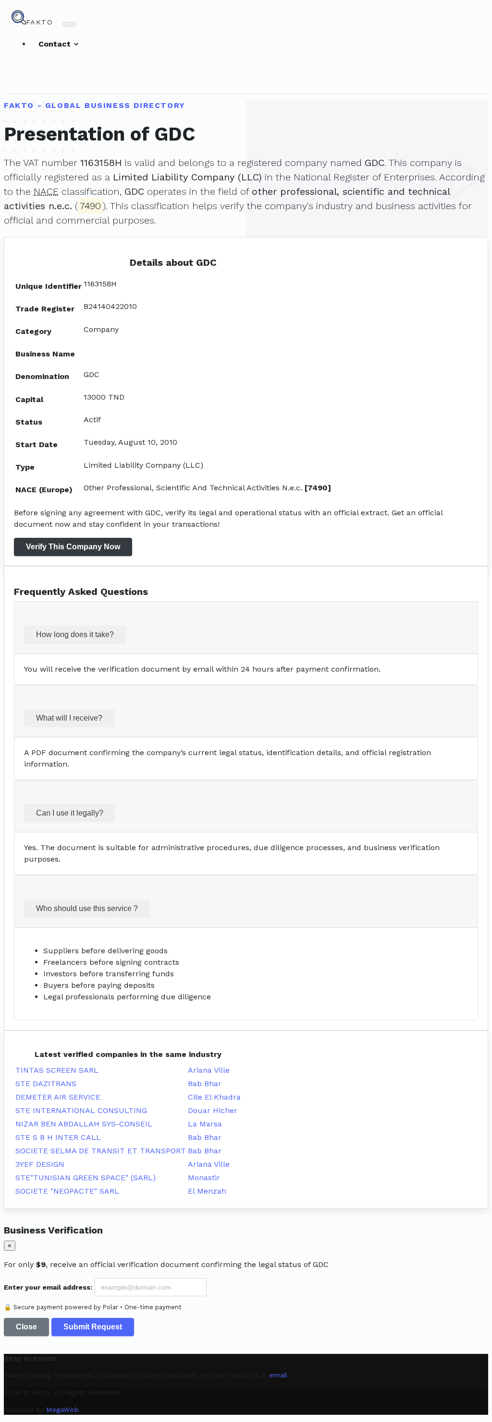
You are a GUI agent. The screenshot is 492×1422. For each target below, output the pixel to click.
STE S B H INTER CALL (58, 1137)
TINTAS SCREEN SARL (56, 1070)
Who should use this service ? (87, 908)
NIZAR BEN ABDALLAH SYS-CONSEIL (83, 1123)
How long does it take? (75, 634)
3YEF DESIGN (39, 1164)
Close (26, 1327)
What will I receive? (69, 718)
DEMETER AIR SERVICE (57, 1097)
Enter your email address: (48, 1287)
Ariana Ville (209, 1070)
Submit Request (92, 1327)
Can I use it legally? (69, 813)
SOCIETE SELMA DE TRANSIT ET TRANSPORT (100, 1150)
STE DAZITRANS (45, 1083)
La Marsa (205, 1123)
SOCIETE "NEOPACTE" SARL (67, 1191)
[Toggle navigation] (69, 24)
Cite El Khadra (214, 1097)
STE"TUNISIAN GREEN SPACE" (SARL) (85, 1177)
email (278, 1375)
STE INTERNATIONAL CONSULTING (81, 1110)
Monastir (204, 1177)
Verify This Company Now (73, 547)
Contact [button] (55, 43)
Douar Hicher (212, 1110)
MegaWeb (62, 1409)
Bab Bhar (204, 1083)
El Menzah (207, 1191)
